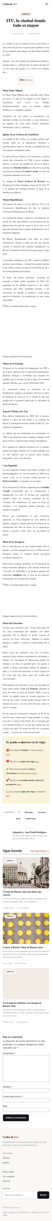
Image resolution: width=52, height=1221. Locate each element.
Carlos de (10, 4)
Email (18, 819)
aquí (8, 754)
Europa (6, 1158)
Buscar (43, 1195)
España (6, 1162)
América (26, 14)
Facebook (42, 812)
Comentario (9, 1053)
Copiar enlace (30, 819)
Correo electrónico (13, 1096)
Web (5, 1106)
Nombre (7, 1087)
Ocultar (29, 79)
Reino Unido (8, 1172)
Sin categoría (9, 1176)
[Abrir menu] (46, 4)
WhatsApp (29, 812)
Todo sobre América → (39, 851)
